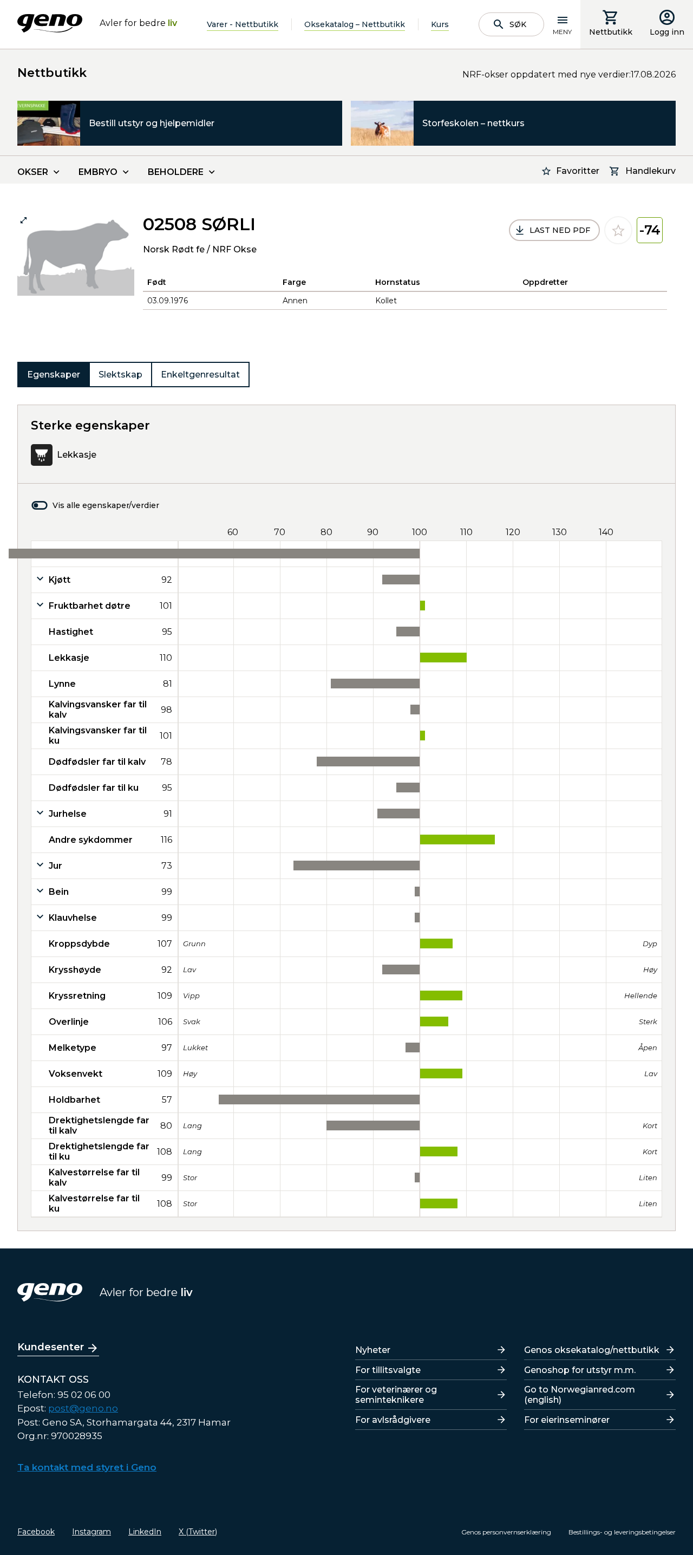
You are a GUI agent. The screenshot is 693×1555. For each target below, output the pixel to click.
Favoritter (577, 171)
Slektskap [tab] (120, 374)
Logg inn (667, 32)
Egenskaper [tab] (53, 374)
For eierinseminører (567, 1420)
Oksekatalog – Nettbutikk (354, 24)
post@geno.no (83, 1408)
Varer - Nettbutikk (242, 24)
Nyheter (372, 1350)
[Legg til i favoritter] (618, 230)
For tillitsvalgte (388, 1370)
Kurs (440, 24)
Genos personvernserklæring (506, 1532)
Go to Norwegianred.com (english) (579, 1394)
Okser (32, 172)
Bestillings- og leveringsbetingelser (622, 1532)
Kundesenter (50, 1347)
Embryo (98, 172)
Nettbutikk (610, 32)
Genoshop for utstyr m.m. (580, 1370)
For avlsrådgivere (392, 1420)
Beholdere (176, 172)
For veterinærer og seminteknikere (396, 1394)
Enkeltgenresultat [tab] (200, 374)
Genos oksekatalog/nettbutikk (591, 1350)
